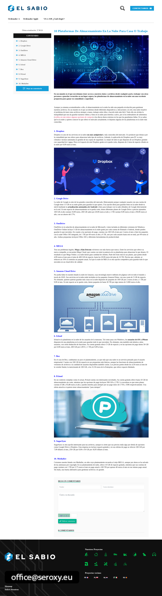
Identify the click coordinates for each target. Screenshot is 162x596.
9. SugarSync (23, 79)
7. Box (21, 69)
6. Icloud (22, 65)
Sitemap (8, 586)
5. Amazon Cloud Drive (27, 60)
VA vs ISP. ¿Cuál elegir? (54, 19)
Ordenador (13, 19)
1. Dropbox (23, 41)
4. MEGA (22, 55)
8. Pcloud (22, 74)
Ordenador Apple (30, 19)
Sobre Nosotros (12, 589)
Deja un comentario (34, 88)
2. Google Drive (25, 46)
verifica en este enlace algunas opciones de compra (74, 117)
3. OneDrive (23, 50)
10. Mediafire (24, 84)
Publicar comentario (68, 521)
